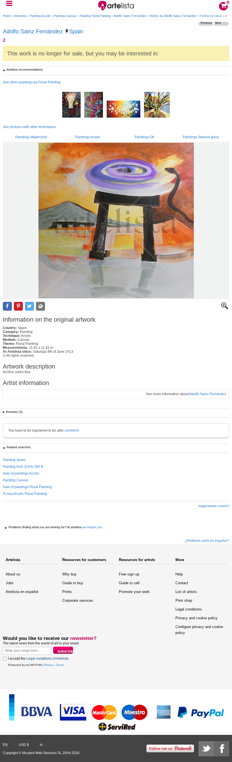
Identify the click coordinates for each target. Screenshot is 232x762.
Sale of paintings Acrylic (21, 473)
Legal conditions (188, 609)
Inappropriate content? (213, 506)
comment (72, 430)
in (41, 745)
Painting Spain (14, 460)
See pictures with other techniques (29, 127)
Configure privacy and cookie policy (199, 630)
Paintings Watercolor (31, 137)
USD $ (24, 745)
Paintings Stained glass (201, 137)
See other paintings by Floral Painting (32, 82)
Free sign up (129, 574)
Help (179, 574)
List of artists (186, 592)
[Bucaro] (157, 105)
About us (13, 574)
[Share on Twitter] (29, 306)
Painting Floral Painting (95, 16)
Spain (76, 31)
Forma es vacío (211, 16)
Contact (181, 583)
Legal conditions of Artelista (47, 659)
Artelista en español (22, 592)
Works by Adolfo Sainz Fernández (173, 16)
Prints (67, 592)
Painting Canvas (65, 16)
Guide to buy (72, 583)
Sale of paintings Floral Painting (27, 487)
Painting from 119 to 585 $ (23, 467)
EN (5, 745)
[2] (116, 220)
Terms (60, 664)
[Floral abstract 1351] (123, 109)
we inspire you (92, 527)
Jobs (10, 583)
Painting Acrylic (40, 16)
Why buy (69, 574)
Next (218, 22)
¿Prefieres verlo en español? (207, 541)
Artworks (20, 16)
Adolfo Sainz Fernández (130, 16)
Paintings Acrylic (87, 137)
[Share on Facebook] (7, 306)
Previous (206, 22)
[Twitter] (206, 748)
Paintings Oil (144, 137)
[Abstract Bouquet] (93, 105)
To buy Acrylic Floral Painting (25, 494)
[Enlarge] (224, 308)
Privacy (48, 664)
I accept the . (38, 659)
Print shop (183, 600)
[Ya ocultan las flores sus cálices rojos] (71, 105)
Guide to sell (129, 583)
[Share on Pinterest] (18, 306)
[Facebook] (221, 748)
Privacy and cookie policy (196, 618)
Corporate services (77, 600)
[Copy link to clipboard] (40, 306)
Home (7, 16)
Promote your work (134, 592)
